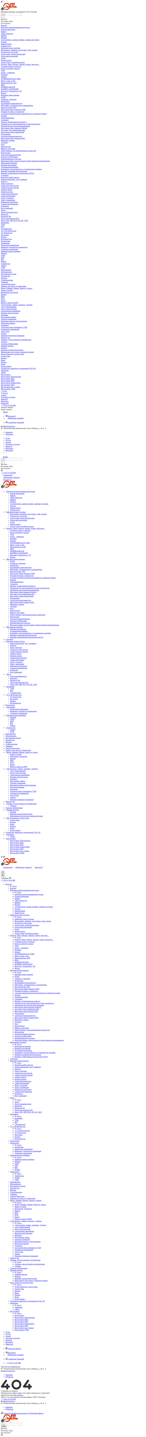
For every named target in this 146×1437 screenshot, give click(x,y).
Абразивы (18, 1307)
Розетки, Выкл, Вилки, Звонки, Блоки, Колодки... (34, 940)
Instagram (9, 432)
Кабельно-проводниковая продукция (29, 894)
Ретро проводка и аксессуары (26, 1287)
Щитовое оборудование (24, 974)
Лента (17, 1102)
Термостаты (19, 1176)
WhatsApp (9, 434)
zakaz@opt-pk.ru (9, 426)
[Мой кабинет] (2, 870)
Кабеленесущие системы (24, 919)
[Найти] (3, 16)
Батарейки (19, 1118)
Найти (4, 1426)
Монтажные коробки (23, 1046)
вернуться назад (7, 1395)
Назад (14, 886)
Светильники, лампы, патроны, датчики (30, 1225)
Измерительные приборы (24, 1159)
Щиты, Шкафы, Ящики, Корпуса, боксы (30, 1205)
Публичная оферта (36, 1413)
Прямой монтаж (21, 1274)
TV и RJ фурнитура (22, 1131)
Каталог (13, 888)
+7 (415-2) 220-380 (8, 405)
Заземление (19, 1147)
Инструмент (19, 1315)
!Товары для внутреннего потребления (30, 1264)
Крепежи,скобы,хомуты (24, 1065)
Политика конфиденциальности (15, 1413)
